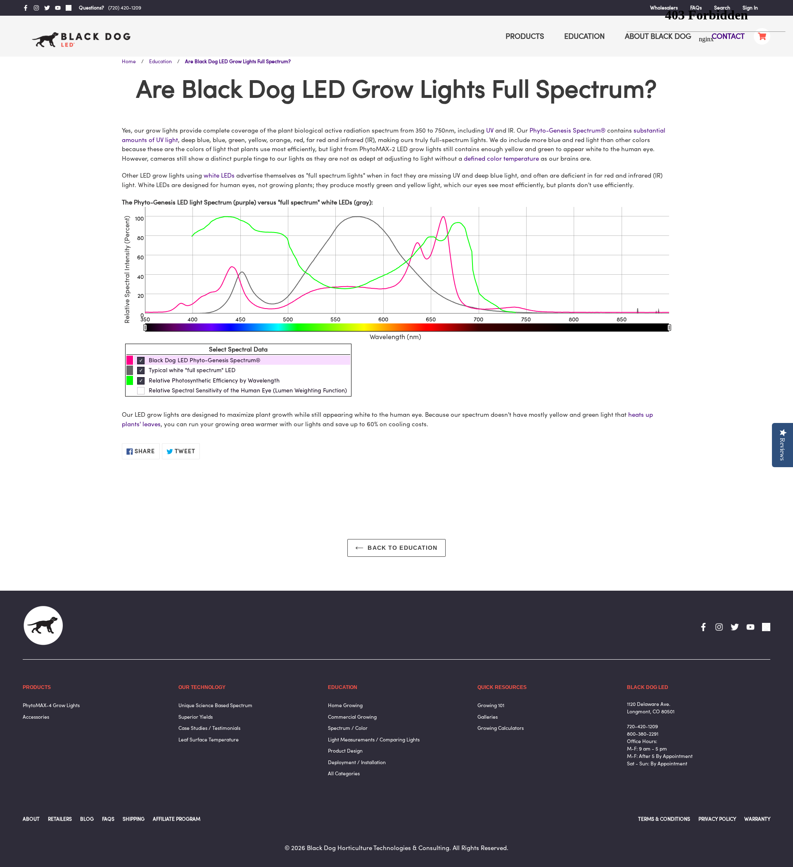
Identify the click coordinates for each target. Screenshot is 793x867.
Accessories (36, 717)
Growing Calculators (500, 728)
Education (160, 61)
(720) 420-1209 (124, 8)
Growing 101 (490, 705)
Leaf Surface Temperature (208, 739)
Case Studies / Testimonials (209, 728)
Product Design (345, 751)
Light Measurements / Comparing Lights (374, 739)
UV (490, 130)
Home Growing (345, 705)
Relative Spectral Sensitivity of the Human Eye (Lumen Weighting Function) (248, 390)
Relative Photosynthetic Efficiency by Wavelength (214, 380)
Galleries (487, 717)
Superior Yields (195, 717)
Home (129, 61)
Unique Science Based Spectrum (215, 705)
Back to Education (402, 547)
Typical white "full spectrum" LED (192, 370)
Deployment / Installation (357, 762)
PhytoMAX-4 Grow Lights (51, 705)
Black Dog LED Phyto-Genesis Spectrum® (205, 360)
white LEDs (219, 175)
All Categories (344, 773)
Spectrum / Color (348, 728)
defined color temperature (501, 158)
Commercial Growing (352, 717)
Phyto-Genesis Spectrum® (567, 130)
